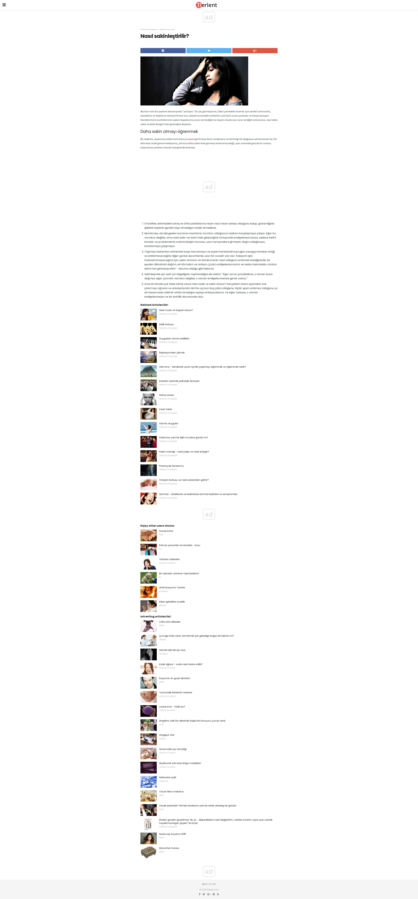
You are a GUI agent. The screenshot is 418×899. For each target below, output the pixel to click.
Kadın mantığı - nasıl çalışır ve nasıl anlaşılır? (184, 451)
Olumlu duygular (168, 423)
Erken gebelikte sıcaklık (172, 601)
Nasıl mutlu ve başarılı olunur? (176, 310)
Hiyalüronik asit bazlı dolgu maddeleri (180, 763)
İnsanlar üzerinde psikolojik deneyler (179, 381)
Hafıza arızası (166, 395)
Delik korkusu (166, 324)
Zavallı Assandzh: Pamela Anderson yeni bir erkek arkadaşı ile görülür (197, 805)
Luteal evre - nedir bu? (172, 706)
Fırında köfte (166, 531)
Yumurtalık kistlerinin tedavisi (175, 692)
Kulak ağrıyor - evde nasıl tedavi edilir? (181, 664)
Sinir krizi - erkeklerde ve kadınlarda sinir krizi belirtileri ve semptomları (198, 494)
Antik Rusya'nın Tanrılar (172, 587)
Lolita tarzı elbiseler (170, 621)
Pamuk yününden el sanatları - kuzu (179, 545)
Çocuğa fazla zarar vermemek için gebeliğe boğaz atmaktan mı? (196, 635)
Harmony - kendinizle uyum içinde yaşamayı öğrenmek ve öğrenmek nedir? (202, 366)
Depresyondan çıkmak (172, 352)
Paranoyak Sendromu (171, 466)
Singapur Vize (166, 735)
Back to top (209, 884)
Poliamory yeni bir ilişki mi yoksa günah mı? (183, 437)
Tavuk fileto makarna (171, 791)
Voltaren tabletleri (169, 559)
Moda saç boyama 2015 (172, 834)
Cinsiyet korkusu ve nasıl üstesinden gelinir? (184, 480)
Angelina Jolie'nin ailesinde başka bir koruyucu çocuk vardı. (192, 720)
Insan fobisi (165, 409)
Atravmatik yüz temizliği (172, 749)
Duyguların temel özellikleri (174, 338)
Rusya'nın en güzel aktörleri (174, 678)
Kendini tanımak (167, 29)
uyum (191, 139)
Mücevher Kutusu (169, 848)
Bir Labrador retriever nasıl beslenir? (179, 573)
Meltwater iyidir (167, 777)
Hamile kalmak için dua (172, 650)
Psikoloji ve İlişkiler (148, 29)
